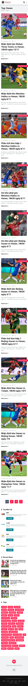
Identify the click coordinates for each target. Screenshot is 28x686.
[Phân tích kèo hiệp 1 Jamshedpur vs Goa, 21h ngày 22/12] (5, 587)
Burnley (10, 615)
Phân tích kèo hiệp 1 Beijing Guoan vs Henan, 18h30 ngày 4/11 (13, 341)
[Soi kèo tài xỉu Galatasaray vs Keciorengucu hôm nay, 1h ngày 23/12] (5, 567)
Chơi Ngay (10, 518)
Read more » (5, 58)
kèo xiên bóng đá (6, 626)
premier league (17, 634)
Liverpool (4, 629)
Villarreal (15, 645)
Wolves (17, 648)
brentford (20, 612)
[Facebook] (14, 670)
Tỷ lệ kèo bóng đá (6, 645)
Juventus (4, 623)
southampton (20, 640)
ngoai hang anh (13, 632)
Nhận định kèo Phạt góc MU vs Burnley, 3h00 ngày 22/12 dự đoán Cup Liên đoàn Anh (18, 572)
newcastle (4, 632)
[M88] (3, 515)
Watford (4, 648)
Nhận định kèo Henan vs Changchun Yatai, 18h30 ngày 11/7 (13, 484)
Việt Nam (22, 645)
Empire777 (16, 682)
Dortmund (14, 618)
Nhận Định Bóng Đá (23, 16)
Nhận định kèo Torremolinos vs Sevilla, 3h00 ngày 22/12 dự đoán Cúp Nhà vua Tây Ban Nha (18, 593)
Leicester (20, 626)
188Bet (4, 681)
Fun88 (8, 523)
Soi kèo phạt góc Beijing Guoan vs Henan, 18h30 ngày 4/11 (13, 244)
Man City (11, 629)
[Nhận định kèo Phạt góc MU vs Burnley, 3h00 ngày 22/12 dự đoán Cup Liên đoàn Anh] (5, 577)
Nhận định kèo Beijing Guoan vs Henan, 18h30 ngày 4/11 (12, 292)
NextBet (24, 681)
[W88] (3, 537)
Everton (14, 620)
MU (16, 629)
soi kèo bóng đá (19, 637)
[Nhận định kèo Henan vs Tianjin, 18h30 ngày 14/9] (14, 370)
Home (2, 10)
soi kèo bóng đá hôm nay (8, 640)
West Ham (10, 648)
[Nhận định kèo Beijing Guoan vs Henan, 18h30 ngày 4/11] (14, 271)
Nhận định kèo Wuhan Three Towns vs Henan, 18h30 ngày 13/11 (12, 47)
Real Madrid (5, 637)
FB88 (7, 544)
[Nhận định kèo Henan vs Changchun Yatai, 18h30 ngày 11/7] (14, 463)
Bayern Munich (19, 609)
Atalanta (4, 609)
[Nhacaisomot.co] (6, 2)
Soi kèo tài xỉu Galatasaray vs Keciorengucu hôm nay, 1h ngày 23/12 (18, 562)
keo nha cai (11, 623)
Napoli (20, 629)
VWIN (11, 682)
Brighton (4, 615)
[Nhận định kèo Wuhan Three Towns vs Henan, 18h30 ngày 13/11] (14, 26)
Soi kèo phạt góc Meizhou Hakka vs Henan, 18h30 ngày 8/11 (13, 196)
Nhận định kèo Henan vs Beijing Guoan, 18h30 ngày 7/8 (13, 436)
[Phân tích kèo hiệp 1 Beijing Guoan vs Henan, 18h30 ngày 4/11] (14, 320)
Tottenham (4, 643)
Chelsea (17, 615)
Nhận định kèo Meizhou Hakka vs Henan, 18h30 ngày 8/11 (13, 96)
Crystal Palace (5, 618)
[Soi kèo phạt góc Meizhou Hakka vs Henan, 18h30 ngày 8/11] (14, 175)
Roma (11, 637)
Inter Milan (21, 620)
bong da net (12, 612)
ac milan (4, 607)
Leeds (14, 626)
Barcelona (10, 609)
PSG (24, 634)
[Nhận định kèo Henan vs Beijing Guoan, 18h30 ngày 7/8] (14, 415)
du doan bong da (6, 620)
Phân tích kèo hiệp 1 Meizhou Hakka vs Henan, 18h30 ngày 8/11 (13, 146)
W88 (7, 534)
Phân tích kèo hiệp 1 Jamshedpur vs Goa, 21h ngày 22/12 (17, 582)
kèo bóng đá (20, 623)
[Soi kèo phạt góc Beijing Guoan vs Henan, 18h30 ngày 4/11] (14, 223)
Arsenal (10, 607)
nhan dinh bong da (6, 634)
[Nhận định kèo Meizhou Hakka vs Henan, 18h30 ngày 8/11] (14, 76)
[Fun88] (3, 526)
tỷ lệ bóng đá (12, 643)
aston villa (17, 607)
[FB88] (3, 547)
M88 (7, 513)
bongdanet (4, 612)
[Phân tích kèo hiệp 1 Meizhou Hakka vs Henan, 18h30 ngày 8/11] (14, 125)
